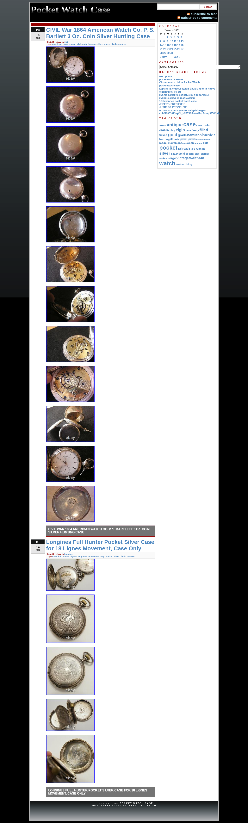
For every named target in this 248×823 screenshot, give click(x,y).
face (188, 130)
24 (171, 49)
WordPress (101, 805)
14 (161, 45)
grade (182, 135)
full (59, 556)
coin (84, 44)
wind (178, 164)
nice (184, 143)
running (200, 148)
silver (100, 44)
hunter (66, 556)
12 (178, 41)
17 (171, 45)
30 (168, 53)
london (201, 139)
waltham (196, 158)
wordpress (165, 76)
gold (172, 134)
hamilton (194, 135)
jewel (183, 139)
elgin (180, 130)
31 (171, 53)
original (198, 143)
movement (93, 556)
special (190, 153)
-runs (162, 125)
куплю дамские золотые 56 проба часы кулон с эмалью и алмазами (184, 96)
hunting (92, 44)
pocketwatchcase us (171, 79)
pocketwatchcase (169, 85)
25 (175, 49)
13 (182, 41)
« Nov (163, 56)
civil (66, 42)
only (102, 556)
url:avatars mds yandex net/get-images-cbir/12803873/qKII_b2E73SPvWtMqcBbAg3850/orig (189, 112)
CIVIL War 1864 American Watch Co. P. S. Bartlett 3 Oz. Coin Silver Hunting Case (99, 530)
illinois (174, 139)
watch (107, 44)
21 (161, 49)
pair (205, 142)
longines (68, 554)
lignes (74, 556)
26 (178, 49)
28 (161, 53)
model (163, 142)
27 (182, 49)
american (57, 44)
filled (204, 130)
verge (172, 158)
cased (199, 125)
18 (175, 45)
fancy (195, 130)
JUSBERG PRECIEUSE (173, 107)
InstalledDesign (142, 805)
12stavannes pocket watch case (178, 101)
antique (175, 124)
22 (164, 49)
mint (207, 139)
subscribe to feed (204, 14)
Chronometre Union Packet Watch (179, 82)
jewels (192, 139)
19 (178, 45)
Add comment (119, 44)
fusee (163, 135)
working (187, 164)
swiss (163, 158)
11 (175, 41)
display (170, 130)
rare (192, 148)
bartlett (66, 44)
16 (168, 45)
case (73, 44)
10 (171, 41)
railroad (183, 148)
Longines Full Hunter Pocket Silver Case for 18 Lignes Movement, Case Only (97, 792)
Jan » (177, 56)
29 (164, 53)
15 (164, 45)
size (174, 153)
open (190, 142)
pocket (109, 556)
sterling (205, 154)
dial (162, 130)
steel (197, 154)
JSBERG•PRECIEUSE (172, 104)
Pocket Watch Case (136, 803)
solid (181, 153)
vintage (183, 158)
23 (168, 49)
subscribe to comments (199, 17)
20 (182, 45)
